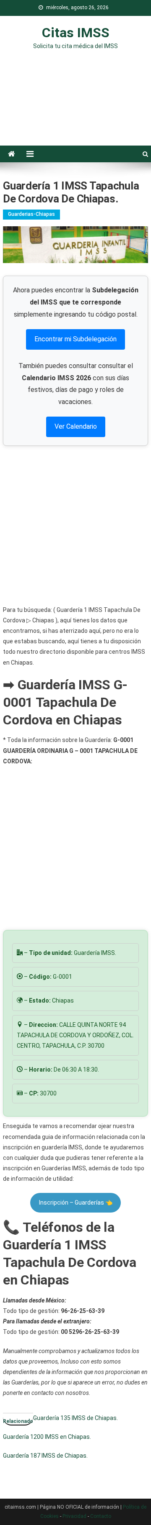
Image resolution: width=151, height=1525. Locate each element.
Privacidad (74, 1516)
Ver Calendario (76, 426)
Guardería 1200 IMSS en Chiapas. (47, 1436)
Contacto (100, 1516)
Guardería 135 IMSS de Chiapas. (75, 1418)
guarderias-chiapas (31, 214)
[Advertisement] (75, 103)
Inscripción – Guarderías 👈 (75, 1202)
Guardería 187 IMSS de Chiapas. (45, 1455)
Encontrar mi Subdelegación (75, 339)
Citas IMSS (75, 33)
